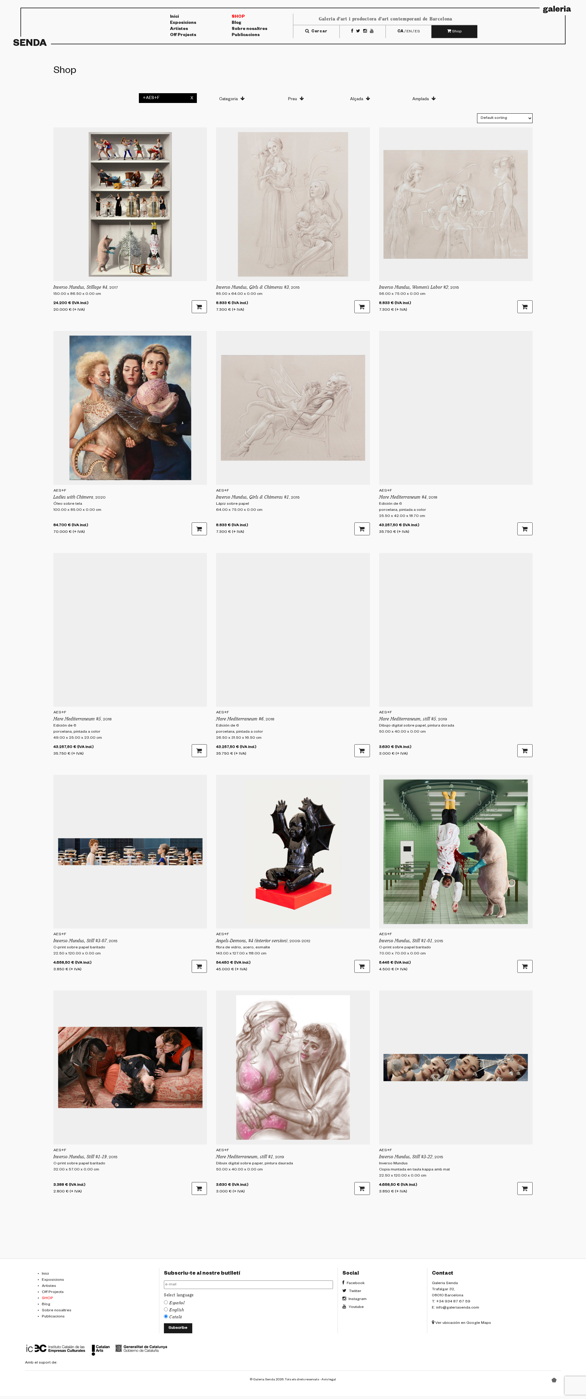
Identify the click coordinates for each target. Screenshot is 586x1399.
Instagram (357, 1299)
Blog (236, 23)
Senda (30, 44)
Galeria (557, 10)
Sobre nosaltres (249, 29)
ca (400, 31)
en (409, 31)
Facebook (355, 1283)
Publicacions (246, 35)
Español (177, 1303)
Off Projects (183, 35)
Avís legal (328, 1380)
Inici (174, 17)
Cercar (318, 31)
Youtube (356, 1307)
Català (175, 1317)
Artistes (179, 29)
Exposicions (183, 23)
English (176, 1310)
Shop (238, 17)
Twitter (354, 1291)
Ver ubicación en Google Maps (462, 1323)
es (417, 31)
